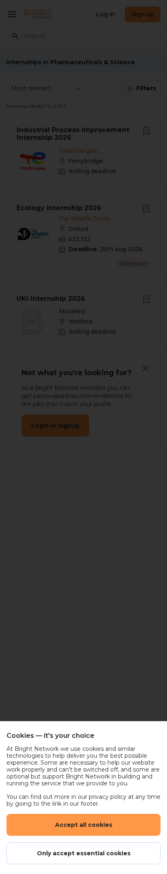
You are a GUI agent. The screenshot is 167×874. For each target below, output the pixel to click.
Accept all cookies (83, 824)
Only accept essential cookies (84, 853)
